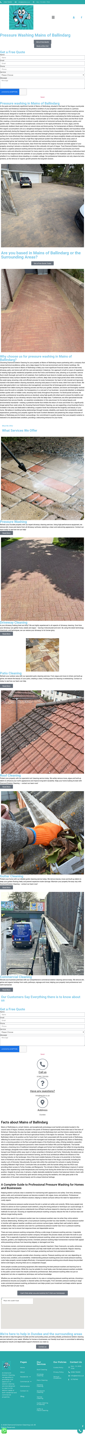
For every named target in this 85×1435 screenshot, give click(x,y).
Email (2, 60)
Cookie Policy (58, 1367)
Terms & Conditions (57, 1377)
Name (2, 54)
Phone (2, 66)
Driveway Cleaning (40, 1375)
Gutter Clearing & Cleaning (42, 1403)
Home (22, 1367)
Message (3, 78)
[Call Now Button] (80, 1430)
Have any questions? (42, 1091)
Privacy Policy (58, 1372)
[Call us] (42, 1064)
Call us (43, 1072)
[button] (53, 17)
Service (3, 72)
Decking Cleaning (40, 1385)
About (22, 1372)
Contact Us (24, 1391)
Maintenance (25, 1386)
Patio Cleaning (42, 1380)
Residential (24, 1377)
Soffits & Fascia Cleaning (42, 1409)
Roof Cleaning (42, 1370)
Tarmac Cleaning (40, 1397)
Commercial (24, 1381)
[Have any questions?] (42, 1083)
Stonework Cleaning (41, 1391)
